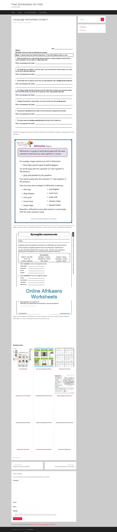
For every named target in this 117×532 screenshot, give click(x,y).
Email (15, 506)
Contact (20, 12)
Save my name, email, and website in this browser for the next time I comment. (36, 514)
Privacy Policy (43, 12)
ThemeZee (30, 529)
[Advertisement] (44, 33)
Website (15, 511)
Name (15, 502)
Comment (16, 480)
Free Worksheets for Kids (27, 4)
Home (13, 12)
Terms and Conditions (30, 12)
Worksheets (18, 457)
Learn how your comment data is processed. (44, 524)
